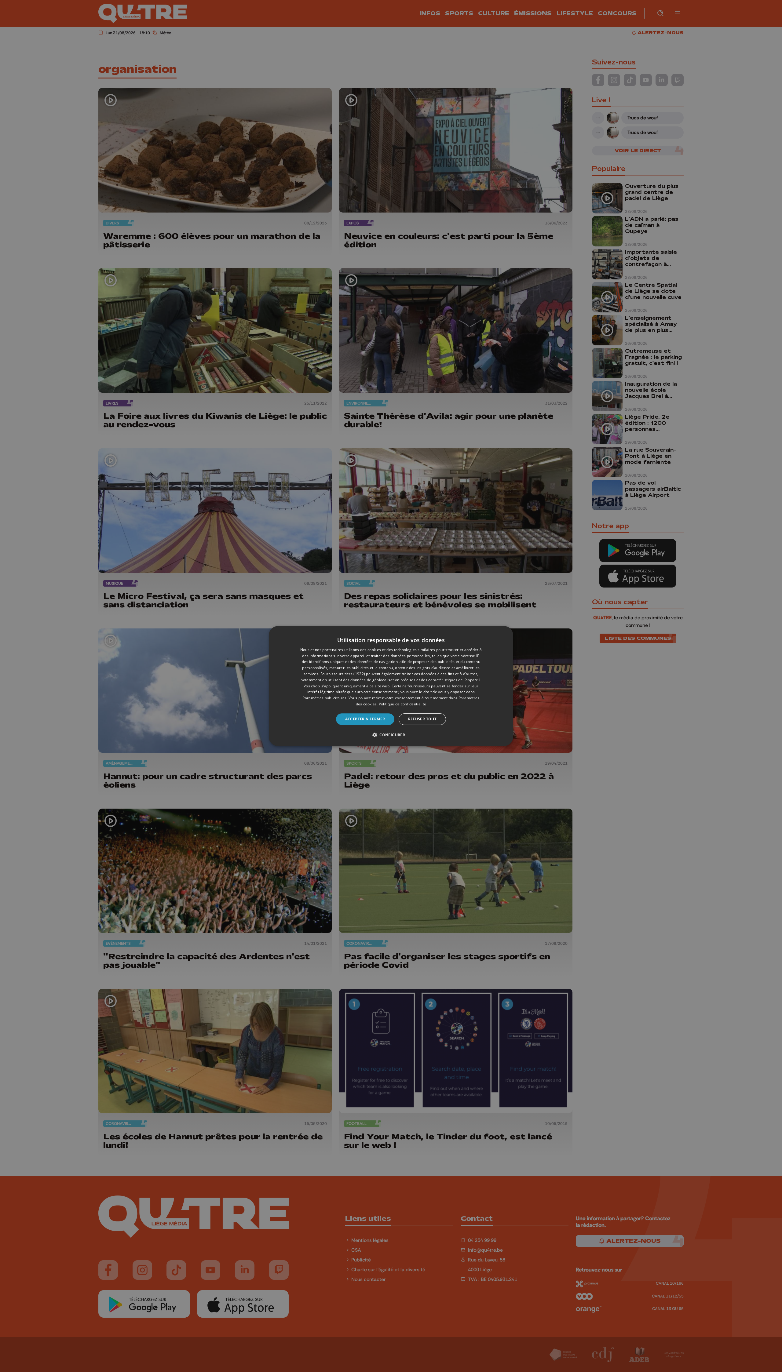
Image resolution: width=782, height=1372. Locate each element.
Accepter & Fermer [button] (365, 719)
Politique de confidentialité (402, 704)
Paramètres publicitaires (324, 698)
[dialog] (391, 686)
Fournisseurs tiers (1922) (342, 673)
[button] (391, 734)
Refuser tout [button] (422, 719)
